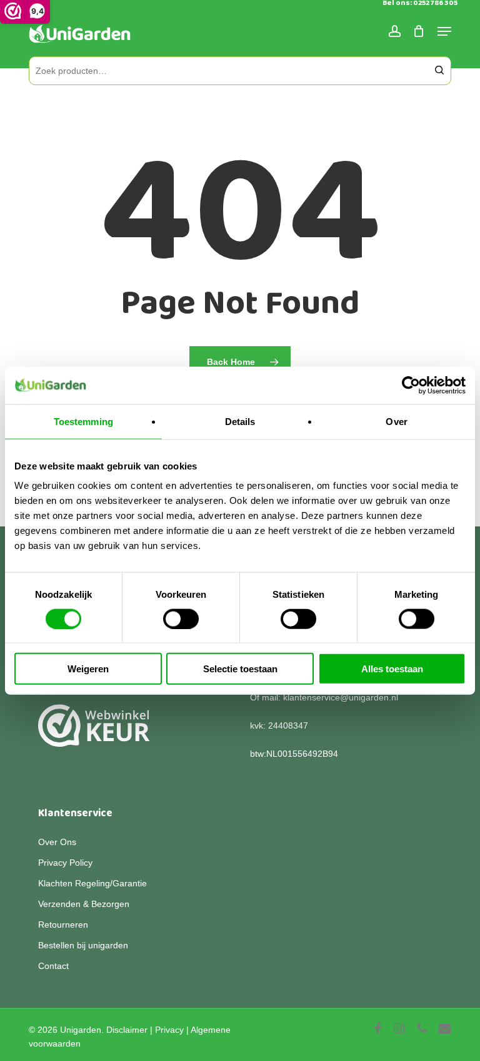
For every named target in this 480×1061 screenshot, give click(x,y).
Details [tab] (240, 421)
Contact (53, 966)
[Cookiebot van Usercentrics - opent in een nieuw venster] (411, 385)
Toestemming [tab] (83, 421)
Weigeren (88, 669)
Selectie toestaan (240, 669)
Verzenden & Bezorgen (83, 904)
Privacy (169, 1030)
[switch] (181, 618)
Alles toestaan (392, 669)
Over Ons (57, 842)
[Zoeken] (439, 70)
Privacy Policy (65, 863)
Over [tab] (396, 421)
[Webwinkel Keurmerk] (94, 732)
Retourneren (63, 925)
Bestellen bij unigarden (83, 945)
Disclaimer (127, 1030)
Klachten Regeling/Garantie (92, 883)
